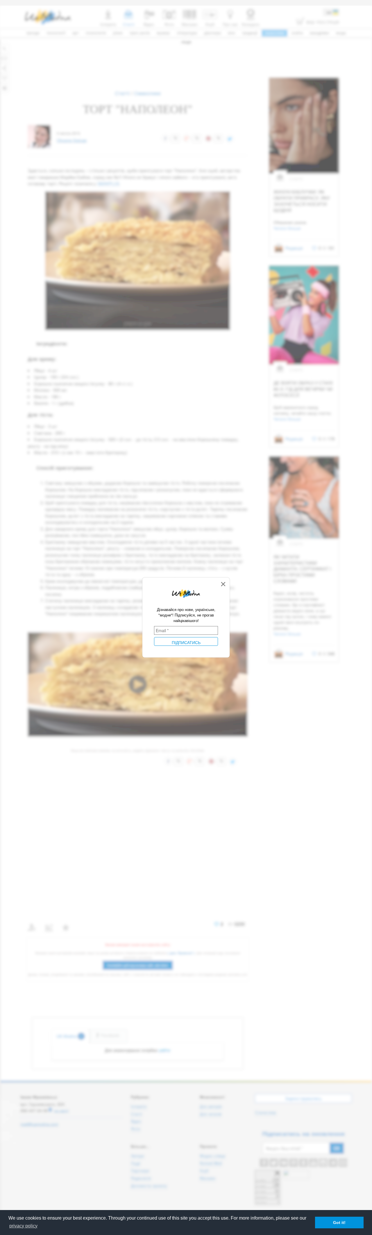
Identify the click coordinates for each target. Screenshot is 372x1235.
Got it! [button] (339, 1222)
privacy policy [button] (23, 1225)
